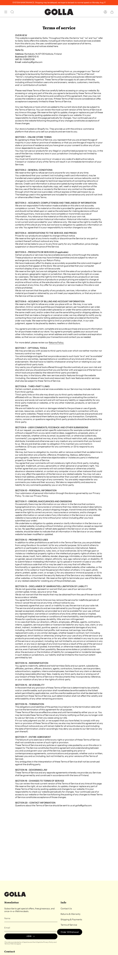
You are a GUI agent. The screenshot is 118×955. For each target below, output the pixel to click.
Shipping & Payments (71, 919)
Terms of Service (10, 944)
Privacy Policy (48, 942)
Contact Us (66, 908)
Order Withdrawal (70, 932)
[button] (12, 12)
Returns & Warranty (70, 914)
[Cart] (112, 12)
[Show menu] (6, 12)
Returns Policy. (56, 342)
